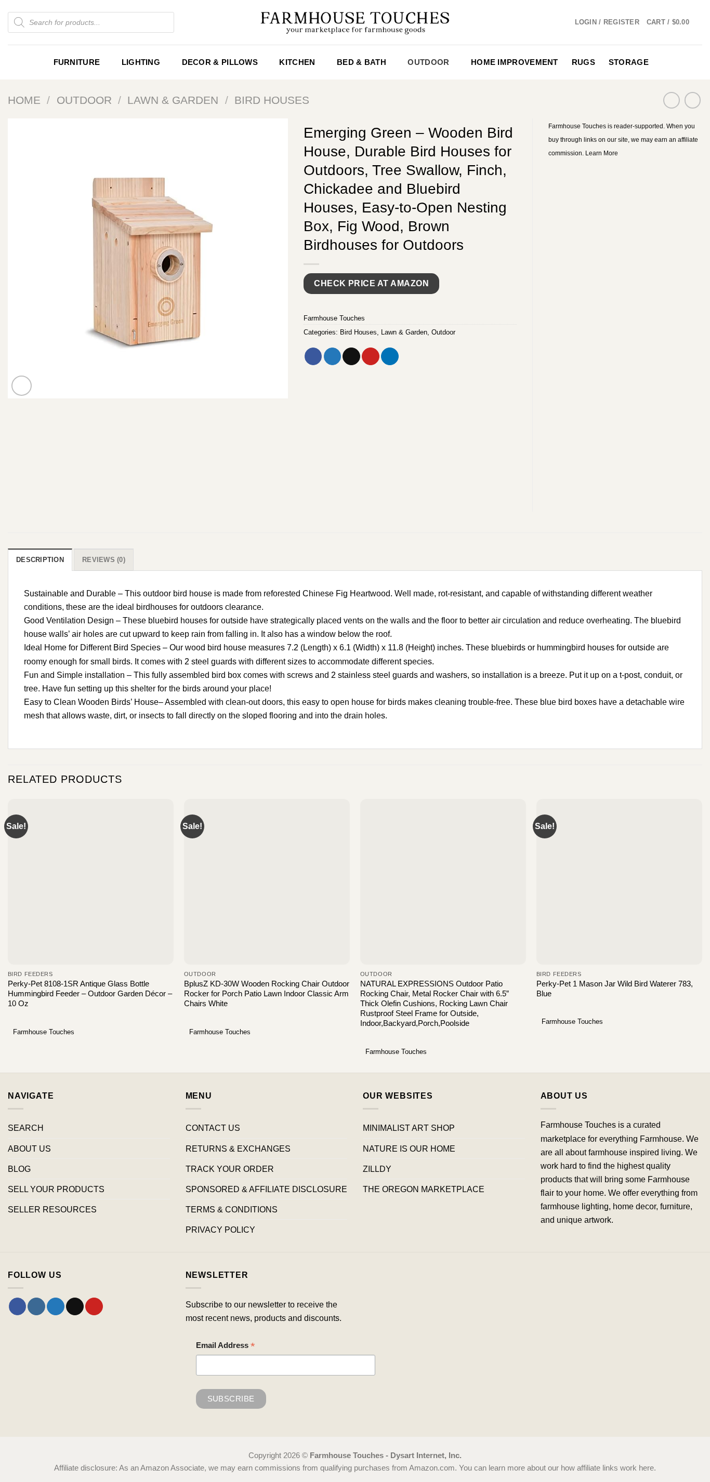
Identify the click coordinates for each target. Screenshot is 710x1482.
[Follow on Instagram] (36, 1306)
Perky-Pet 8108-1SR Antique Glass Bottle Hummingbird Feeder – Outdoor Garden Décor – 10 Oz (90, 994)
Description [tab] (40, 560)
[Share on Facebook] (313, 356)
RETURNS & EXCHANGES (238, 1148)
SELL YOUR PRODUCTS (56, 1189)
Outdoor (428, 62)
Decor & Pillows (220, 62)
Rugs (583, 62)
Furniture (77, 62)
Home (24, 100)
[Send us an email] (75, 1306)
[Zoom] (21, 386)
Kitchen (297, 62)
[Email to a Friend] (351, 356)
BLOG (19, 1168)
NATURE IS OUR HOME (409, 1148)
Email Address (225, 1346)
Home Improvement (514, 62)
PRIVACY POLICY (220, 1229)
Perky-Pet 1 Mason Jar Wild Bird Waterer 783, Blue (614, 989)
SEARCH (26, 1127)
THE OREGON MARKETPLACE (423, 1189)
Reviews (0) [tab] (103, 560)
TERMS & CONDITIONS (232, 1209)
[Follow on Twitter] (55, 1306)
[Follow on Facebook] (18, 1306)
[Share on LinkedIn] (390, 356)
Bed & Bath (361, 62)
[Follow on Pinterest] (94, 1306)
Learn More (601, 153)
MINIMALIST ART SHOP (409, 1127)
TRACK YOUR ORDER (230, 1168)
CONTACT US (213, 1127)
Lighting (141, 62)
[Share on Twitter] (332, 356)
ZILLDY (377, 1168)
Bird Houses (271, 100)
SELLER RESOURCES (52, 1209)
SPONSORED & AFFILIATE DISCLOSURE (266, 1189)
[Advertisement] (625, 328)
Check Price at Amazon (371, 283)
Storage (629, 62)
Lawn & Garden (172, 100)
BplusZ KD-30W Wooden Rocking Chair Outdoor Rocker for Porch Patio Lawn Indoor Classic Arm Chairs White (266, 994)
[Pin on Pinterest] (370, 356)
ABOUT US (29, 1148)
